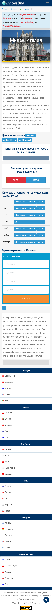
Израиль (9, 504)
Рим (7, 400)
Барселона (10, 376)
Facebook (7, 18)
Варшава (9, 382)
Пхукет (8, 431)
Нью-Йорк (10, 468)
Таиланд (9, 486)
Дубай (8, 418)
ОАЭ (7, 498)
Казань (8, 572)
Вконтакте (27, 18)
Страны (14, 9)
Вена (7, 461)
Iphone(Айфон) (27, 22)
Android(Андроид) (11, 26)
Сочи (7, 437)
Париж (8, 541)
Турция (8, 492)
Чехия (7, 510)
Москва (8, 388)
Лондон (8, 535)
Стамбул (9, 474)
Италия (26, 9)
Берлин (8, 449)
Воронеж (9, 578)
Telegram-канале (26, 14)
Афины (8, 523)
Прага (7, 394)
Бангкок (8, 412)
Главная (5, 9)
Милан (16, 180)
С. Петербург (11, 565)
